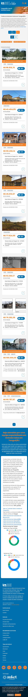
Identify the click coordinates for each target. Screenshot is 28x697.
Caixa (5, 354)
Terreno (4, 660)
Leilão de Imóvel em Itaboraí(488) (12, 519)
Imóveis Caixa (6, 621)
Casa (4, 651)
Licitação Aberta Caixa (15, 396)
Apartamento (6, 646)
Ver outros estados (15, 604)
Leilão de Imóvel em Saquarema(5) (12, 524)
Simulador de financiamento (9, 624)
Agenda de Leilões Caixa (8, 626)
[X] (25, 667)
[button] (23, 3)
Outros (4, 657)
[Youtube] (3, 667)
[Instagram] (9, 667)
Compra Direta (7, 232)
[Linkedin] (20, 667)
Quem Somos (6, 610)
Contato (4, 612)
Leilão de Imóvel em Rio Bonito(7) (12, 523)
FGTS (5, 64)
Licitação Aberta (6, 637)
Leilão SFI (13, 354)
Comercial (5, 653)
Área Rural (5, 649)
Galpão (4, 655)
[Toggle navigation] (25, 3)
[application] (14, 539)
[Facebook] (14, 667)
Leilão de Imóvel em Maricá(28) (11, 521)
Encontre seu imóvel (7, 619)
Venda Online (10, 64)
